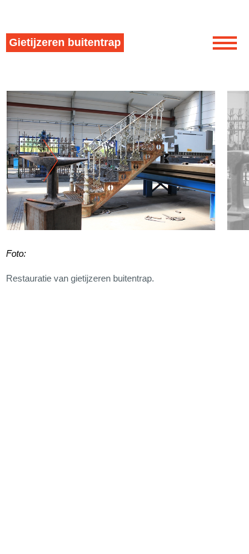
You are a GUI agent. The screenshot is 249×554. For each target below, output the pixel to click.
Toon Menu (225, 43)
